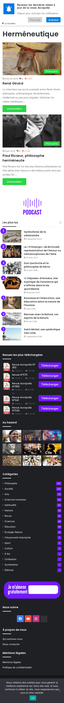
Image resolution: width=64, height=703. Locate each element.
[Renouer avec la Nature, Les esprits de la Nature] (12, 319)
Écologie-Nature (13, 532)
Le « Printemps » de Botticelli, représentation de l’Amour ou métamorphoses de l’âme (42, 250)
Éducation (10, 526)
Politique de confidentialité (17, 667)
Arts (7, 494)
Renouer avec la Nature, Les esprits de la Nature (41, 316)
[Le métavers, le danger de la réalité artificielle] (52, 435)
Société (9, 488)
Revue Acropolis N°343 (22, 409)
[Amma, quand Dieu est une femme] (12, 436)
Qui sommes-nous (12, 639)
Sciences (10, 521)
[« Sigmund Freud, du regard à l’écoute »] (32, 449)
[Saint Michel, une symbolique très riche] (12, 334)
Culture (9, 548)
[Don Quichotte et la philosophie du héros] (12, 267)
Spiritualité (10, 505)
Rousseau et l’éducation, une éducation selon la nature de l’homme (42, 301)
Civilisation (10, 559)
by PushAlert (10, 23)
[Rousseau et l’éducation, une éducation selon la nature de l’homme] (12, 302)
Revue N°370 (19, 374)
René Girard (13, 83)
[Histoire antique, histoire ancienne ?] (12, 460)
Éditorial (9, 570)
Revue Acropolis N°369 (22, 385)
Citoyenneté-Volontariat (18, 537)
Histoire (9, 510)
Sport (8, 543)
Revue (8, 516)
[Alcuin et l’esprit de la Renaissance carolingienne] (32, 435)
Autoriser (53, 20)
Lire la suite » (14, 108)
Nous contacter (11, 644)
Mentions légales (12, 662)
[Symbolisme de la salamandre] (12, 236)
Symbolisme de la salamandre (35, 233)
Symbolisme (11, 564)
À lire (7, 553)
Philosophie (11, 483)
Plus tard (35, 20)
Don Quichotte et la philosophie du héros (37, 264)
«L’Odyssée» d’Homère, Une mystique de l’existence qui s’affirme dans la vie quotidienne (41, 284)
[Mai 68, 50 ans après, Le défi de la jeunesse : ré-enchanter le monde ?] (52, 460)
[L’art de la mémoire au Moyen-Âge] (32, 460)
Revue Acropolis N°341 (22, 399)
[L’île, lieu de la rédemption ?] (52, 449)
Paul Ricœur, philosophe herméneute (23, 158)
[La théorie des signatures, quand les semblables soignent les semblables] (12, 449)
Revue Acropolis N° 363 (23, 366)
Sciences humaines (15, 499)
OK (32, 698)
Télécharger (50, 365)
